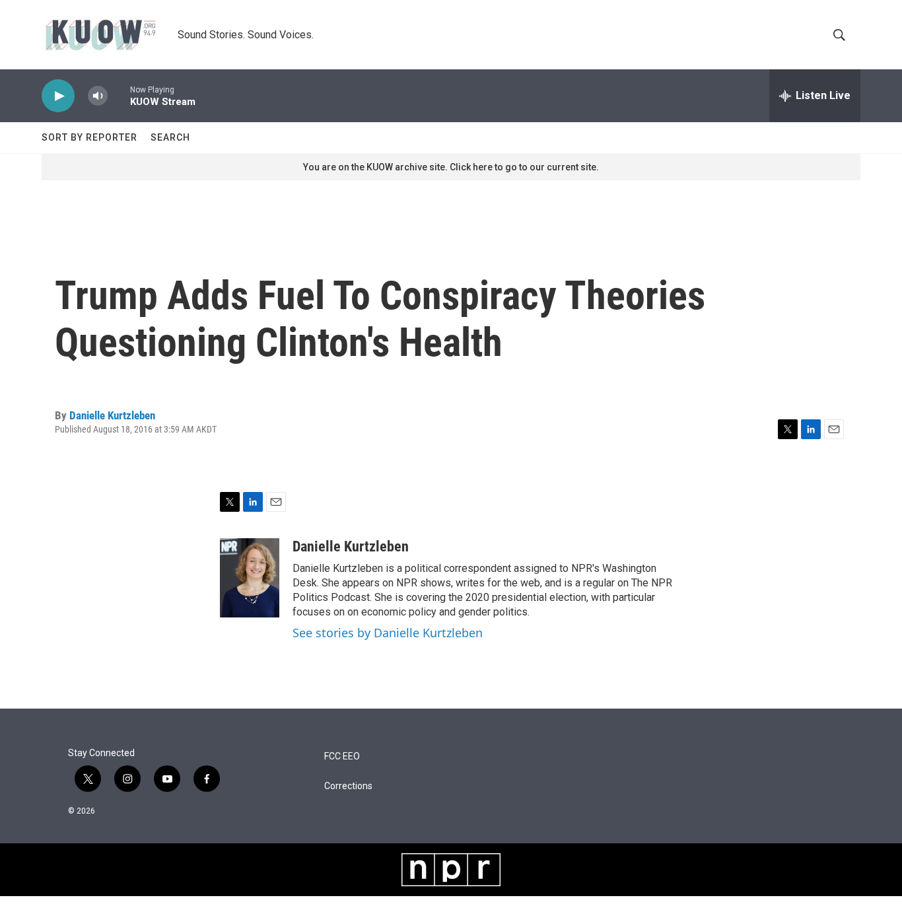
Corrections (348, 786)
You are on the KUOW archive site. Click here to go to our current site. (451, 167)
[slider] (119, 95)
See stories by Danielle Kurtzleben (388, 633)
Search (170, 137)
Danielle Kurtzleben (112, 415)
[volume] (98, 96)
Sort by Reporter (89, 137)
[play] (58, 96)
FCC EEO (342, 756)
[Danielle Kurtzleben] (249, 577)
